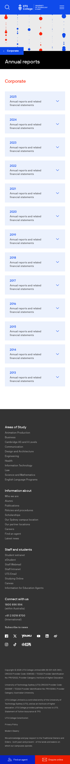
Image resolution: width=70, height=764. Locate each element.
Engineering (12, 456)
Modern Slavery (12, 731)
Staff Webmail (13, 564)
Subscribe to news (16, 627)
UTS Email (11, 573)
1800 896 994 (13, 604)
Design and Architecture (19, 451)
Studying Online (14, 578)
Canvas (9, 583)
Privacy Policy (11, 724)
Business (10, 437)
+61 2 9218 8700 (15, 615)
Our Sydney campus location (21, 519)
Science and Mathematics (20, 474)
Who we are (12, 496)
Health (9, 460)
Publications (12, 505)
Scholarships (12, 515)
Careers (9, 529)
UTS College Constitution (16, 718)
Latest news (12, 538)
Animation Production (17, 432)
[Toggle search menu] (7, 7)
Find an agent (13, 533)
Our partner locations (17, 524)
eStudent (10, 559)
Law (7, 470)
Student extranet (15, 555)
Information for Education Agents (24, 587)
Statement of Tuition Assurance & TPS (23, 711)
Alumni (9, 500)
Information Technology (18, 465)
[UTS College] (33, 7)
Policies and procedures (19, 510)
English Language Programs (21, 479)
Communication (14, 446)
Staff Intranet (13, 569)
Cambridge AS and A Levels (21, 442)
